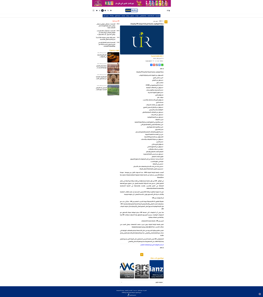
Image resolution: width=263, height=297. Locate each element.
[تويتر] (108, 10)
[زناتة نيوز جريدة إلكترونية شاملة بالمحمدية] (131, 10)
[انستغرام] (105, 10)
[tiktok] (99, 10)
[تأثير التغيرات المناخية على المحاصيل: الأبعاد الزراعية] (107, 79)
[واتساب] (102, 10)
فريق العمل (140, 290)
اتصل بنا (145, 290)
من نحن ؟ (135, 290)
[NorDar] (131, 3)
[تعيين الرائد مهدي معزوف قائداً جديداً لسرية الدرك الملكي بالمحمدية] (107, 38)
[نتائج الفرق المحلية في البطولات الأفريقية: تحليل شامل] (107, 57)
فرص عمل (155, 21)
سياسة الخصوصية (120, 290)
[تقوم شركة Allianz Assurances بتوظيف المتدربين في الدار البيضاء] (157, 269)
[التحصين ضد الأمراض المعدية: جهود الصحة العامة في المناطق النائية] (107, 90)
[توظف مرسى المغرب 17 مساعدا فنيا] (142, 269)
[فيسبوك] (111, 10)
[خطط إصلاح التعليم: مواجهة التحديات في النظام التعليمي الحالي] (107, 68)
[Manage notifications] (260, 294)
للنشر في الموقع (128, 290)
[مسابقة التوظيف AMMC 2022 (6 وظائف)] (127, 269)
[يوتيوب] (97, 10)
